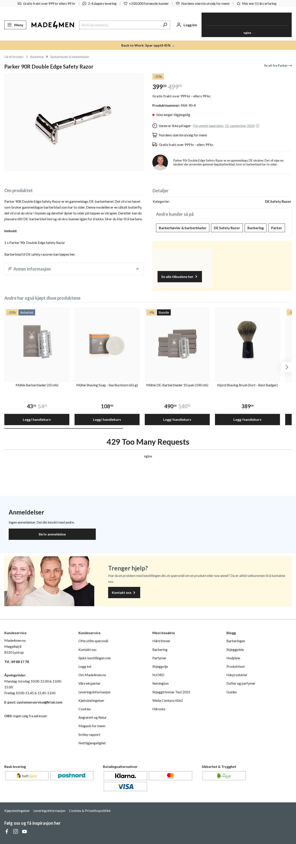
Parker (276, 228)
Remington (160, 683)
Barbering (255, 228)
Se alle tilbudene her (177, 276)
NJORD (158, 675)
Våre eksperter (89, 683)
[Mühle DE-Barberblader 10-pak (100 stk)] (177, 340)
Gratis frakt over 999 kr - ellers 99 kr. (181, 96)
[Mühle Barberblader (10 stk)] (37, 340)
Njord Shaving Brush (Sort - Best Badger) (247, 385)
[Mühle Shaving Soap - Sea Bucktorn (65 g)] (107, 340)
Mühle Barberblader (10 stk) (37, 385)
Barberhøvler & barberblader (183, 228)
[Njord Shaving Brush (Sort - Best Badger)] (247, 340)
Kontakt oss (122, 592)
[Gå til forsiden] (52, 25)
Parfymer (159, 658)
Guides (231, 692)
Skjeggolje (160, 666)
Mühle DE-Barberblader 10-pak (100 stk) (177, 385)
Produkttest (235, 666)
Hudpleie (233, 658)
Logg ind (84, 666)
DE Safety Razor (227, 228)
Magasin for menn (91, 726)
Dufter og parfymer (240, 683)
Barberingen (235, 641)
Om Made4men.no (92, 675)
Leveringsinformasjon (94, 692)
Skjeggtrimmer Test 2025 (171, 692)
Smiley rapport (89, 734)
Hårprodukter (236, 675)
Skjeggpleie (235, 649)
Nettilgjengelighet (92, 743)
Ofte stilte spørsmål (93, 641)
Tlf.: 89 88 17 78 (16, 662)
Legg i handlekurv (37, 419)
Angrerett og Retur (92, 717)
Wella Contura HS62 (167, 700)
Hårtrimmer (161, 641)
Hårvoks (158, 709)
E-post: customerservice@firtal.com (33, 702)
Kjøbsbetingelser (91, 700)
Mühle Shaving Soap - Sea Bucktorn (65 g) (107, 385)
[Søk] (165, 25)
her (72, 254)
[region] (74, 122)
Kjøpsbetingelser (17, 810)
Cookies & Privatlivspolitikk (90, 810)
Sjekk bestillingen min (94, 658)
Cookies (84, 709)
